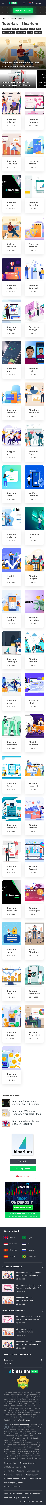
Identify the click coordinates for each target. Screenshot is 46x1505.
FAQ (24, 1479)
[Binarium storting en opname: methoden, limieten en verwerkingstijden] (11, 601)
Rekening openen (22, 1169)
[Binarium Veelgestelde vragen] (11, 726)
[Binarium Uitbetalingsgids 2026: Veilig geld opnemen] (11, 1058)
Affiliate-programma (12, 1467)
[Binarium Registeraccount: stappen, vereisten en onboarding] (11, 518)
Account (20, 1471)
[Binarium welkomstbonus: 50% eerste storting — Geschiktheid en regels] (6, 1123)
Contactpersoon (8, 32)
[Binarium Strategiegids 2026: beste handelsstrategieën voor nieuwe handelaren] (34, 1016)
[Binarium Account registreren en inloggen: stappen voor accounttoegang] (11, 186)
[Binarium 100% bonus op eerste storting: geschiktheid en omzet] (6, 1113)
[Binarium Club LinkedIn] (31, 1502)
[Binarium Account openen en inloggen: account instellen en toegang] (11, 850)
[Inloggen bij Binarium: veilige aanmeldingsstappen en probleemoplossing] (11, 435)
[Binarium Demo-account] (11, 477)
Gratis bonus (23, 1176)
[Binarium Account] (34, 850)
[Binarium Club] (23, 1373)
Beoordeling (21, 32)
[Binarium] (22, 1154)
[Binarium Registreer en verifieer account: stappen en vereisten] (11, 892)
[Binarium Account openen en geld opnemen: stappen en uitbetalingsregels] (34, 809)
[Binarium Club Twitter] (23, 1502)
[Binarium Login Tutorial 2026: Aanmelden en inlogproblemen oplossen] (11, 975)
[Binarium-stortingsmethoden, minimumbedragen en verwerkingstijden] (34, 892)
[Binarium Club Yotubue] (27, 1502)
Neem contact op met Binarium (16, 1498)
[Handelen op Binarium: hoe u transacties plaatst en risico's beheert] (11, 560)
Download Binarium (12, 1487)
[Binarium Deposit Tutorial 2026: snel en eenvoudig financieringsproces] (11, 1016)
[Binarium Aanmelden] (11, 394)
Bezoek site (22, 1161)
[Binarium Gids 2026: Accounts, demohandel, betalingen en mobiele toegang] (11, 103)
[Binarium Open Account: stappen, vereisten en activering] (34, 435)
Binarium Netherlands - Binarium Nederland (22, 1494)
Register (15, 29)
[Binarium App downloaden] (11, 352)
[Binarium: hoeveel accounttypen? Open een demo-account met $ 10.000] (11, 684)
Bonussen (6, 29)
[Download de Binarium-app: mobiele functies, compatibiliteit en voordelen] (34, 518)
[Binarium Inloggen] (34, 560)
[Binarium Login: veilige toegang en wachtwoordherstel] (11, 933)
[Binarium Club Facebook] (19, 1502)
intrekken (24, 29)
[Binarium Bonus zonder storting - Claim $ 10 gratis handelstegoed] (6, 1103)
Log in (32, 29)
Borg (38, 29)
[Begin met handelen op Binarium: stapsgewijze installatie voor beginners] (11, 228)
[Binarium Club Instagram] (36, 1502)
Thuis (4, 19)
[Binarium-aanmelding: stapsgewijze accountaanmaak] (34, 394)
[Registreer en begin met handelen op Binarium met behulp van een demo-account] (34, 311)
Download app (33, 1471)
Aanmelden (9, 1471)
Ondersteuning (31, 1475)
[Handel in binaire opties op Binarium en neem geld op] (34, 145)
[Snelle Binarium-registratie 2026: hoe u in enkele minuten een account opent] (34, 933)
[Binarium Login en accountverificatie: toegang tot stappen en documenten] (34, 352)
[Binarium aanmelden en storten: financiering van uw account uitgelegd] (34, 767)
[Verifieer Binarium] (34, 477)
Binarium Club (10, 1463)
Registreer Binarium (23, 10)
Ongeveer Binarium (28, 1463)
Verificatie (8, 1475)
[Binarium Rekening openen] (34, 186)
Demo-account (35, 1479)
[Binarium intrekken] (34, 601)
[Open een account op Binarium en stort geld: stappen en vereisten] (34, 228)
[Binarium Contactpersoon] (11, 643)
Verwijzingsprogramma (13, 1483)
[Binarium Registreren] (11, 269)
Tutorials (38, 32)
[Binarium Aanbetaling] (34, 269)
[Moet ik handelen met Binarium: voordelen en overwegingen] (34, 726)
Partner (30, 32)
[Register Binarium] (22, 1197)
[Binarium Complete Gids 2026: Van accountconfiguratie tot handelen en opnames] (34, 103)
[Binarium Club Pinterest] (40, 1502)
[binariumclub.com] (12, 3)
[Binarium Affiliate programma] (34, 643)
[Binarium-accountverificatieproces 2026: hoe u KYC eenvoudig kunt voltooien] (34, 975)
